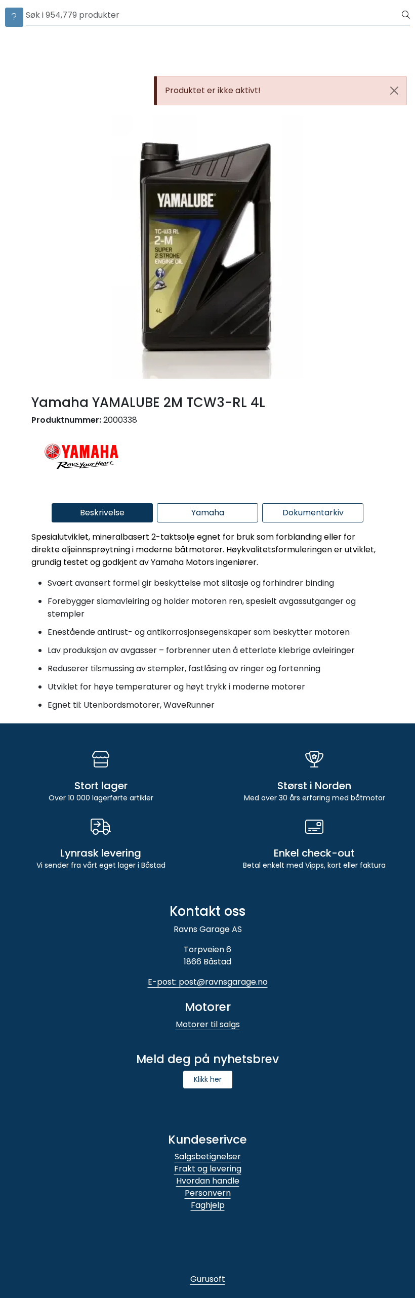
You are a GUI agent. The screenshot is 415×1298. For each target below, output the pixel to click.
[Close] (394, 90)
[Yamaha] (82, 454)
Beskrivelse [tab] (102, 512)
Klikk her (208, 1079)
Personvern (208, 1193)
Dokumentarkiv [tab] (313, 512)
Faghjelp (208, 1205)
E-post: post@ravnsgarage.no (208, 982)
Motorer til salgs (208, 1024)
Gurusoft (207, 1279)
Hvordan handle (207, 1181)
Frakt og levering (207, 1168)
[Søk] (406, 15)
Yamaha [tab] (207, 512)
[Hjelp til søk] (14, 17)
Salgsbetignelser (208, 1156)
